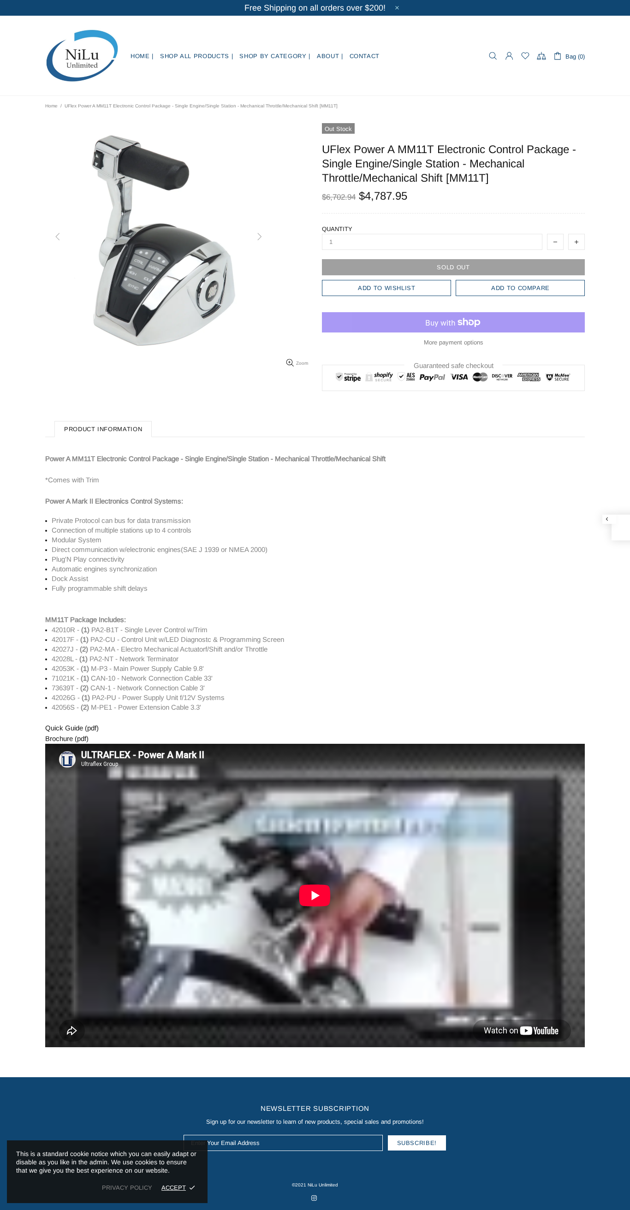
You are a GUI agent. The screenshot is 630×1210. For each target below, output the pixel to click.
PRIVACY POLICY (127, 1187)
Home (51, 105)
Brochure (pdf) (67, 738)
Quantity (337, 228)
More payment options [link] (453, 342)
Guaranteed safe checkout (453, 365)
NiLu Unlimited (82, 56)
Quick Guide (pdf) (72, 728)
